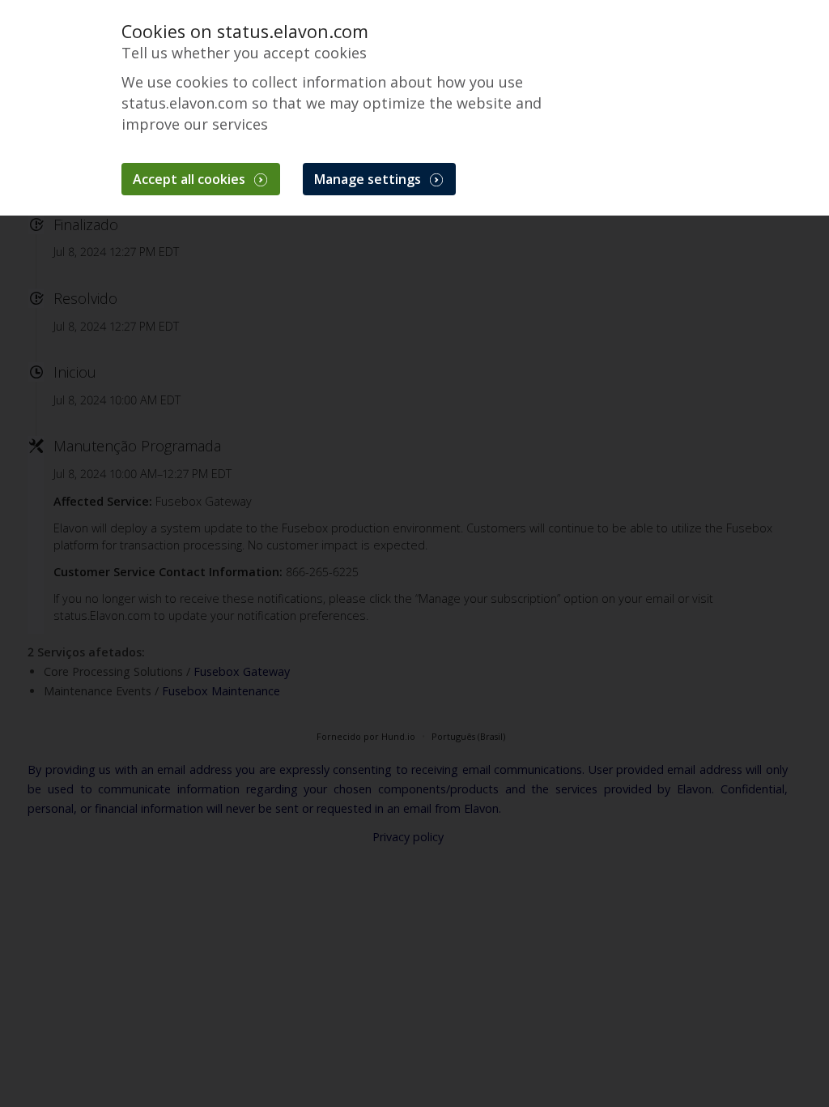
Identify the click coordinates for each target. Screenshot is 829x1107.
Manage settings (369, 179)
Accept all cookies (191, 179)
